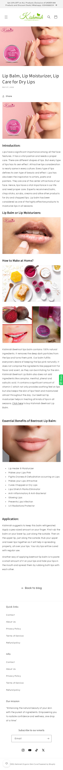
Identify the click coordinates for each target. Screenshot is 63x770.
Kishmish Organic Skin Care (26, 764)
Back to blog (33, 588)
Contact (10, 615)
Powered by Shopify (47, 764)
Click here (17, 403)
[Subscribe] (48, 738)
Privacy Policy (13, 629)
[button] (6, 17)
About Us (11, 622)
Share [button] (9, 96)
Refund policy (13, 643)
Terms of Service (15, 636)
